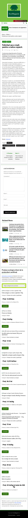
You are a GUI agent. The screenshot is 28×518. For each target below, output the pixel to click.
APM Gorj (9, 143)
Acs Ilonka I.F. (14, 490)
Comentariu (7, 176)
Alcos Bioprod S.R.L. (16, 447)
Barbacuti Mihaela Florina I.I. (17, 322)
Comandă (5, 306)
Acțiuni (4, 41)
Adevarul (8, 139)
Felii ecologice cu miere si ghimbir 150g (12, 293)
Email (5, 199)
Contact (18, 515)
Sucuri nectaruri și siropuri (13, 337)
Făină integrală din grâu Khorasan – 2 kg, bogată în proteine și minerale (13, 417)
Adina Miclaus (13, 264)
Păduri (9, 41)
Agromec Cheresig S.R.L (16, 468)
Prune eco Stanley (7, 313)
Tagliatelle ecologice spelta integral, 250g (13, 355)
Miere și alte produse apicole (13, 481)
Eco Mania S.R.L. (15, 302)
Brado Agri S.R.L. (15, 427)
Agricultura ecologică (7, 276)
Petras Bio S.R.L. (15, 364)
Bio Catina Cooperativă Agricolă (18, 384)
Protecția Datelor (11, 515)
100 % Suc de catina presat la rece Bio (12, 375)
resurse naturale (20, 145)
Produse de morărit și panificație (14, 295)
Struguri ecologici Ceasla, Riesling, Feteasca (13, 395)
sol (4, 148)
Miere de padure (6, 479)
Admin (11, 233)
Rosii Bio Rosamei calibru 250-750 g (11, 438)
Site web (6, 205)
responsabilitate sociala (9, 145)
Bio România (18, 502)
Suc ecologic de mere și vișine (10, 458)
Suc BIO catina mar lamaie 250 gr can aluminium (12, 334)
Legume (8, 441)
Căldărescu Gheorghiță (16, 404)
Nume (5, 193)
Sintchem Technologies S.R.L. (18, 344)
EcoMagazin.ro (16, 512)
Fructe (8, 315)
